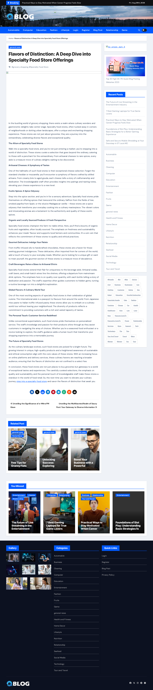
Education (41, 30)
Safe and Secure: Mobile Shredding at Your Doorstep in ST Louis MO (125, 142)
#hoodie (111, 280)
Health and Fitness (114, 218)
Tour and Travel (113, 269)
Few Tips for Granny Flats (19, 464)
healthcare (111, 311)
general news (15, 47)
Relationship (112, 30)
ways (133, 336)
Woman (110, 342)
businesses (128, 285)
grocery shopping (20, 67)
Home (11, 38)
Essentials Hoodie (114, 300)
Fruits (108, 199)
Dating (130, 290)
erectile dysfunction (134, 295)
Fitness (120, 305)
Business (110, 160)
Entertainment (112, 186)
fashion (133, 300)
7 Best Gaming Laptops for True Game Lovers (56, 525)
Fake (125, 300)
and (109, 285)
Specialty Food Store (39, 67)
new (109, 316)
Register (86, 30)
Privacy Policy (108, 575)
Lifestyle (65, 30)
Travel (125, 336)
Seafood (109, 250)
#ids (126, 280)
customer (120, 290)
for (128, 305)
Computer (28, 30)
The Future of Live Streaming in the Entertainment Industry (121, 103)
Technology (111, 262)
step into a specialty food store (31, 381)
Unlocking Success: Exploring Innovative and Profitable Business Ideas (52, 467)
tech (136, 326)
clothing (110, 290)
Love (135, 311)
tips (127, 331)
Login (75, 30)
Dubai (110, 295)
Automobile (13, 30)
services (110, 326)
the (121, 331)
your (134, 342)
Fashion (54, 30)
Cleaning (110, 167)
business (118, 285)
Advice (134, 280)
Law (128, 311)
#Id (119, 280)
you (127, 342)
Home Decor (17, 436)
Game (124, 30)
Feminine (111, 305)
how (121, 311)
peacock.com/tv (120, 316)
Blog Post (98, 30)
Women (119, 342)
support (128, 326)
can (138, 285)
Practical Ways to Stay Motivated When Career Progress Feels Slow (123, 121)
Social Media (111, 256)
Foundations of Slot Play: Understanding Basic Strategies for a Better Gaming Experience (124, 132)
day (138, 290)
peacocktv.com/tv (114, 321)
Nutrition (110, 237)
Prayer (127, 321)
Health (136, 305)
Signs (119, 326)
